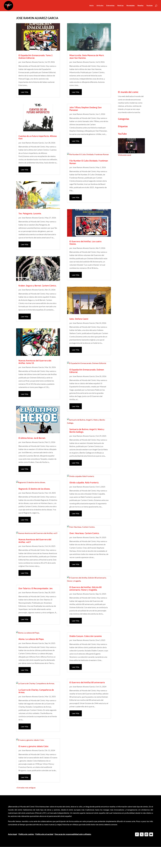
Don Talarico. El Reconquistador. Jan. (36, 588)
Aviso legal (12, 834)
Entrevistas (110, 5)
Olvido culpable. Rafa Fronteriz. (84, 482)
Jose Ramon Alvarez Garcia (33, 62)
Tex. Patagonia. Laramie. (30, 213)
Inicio (91, 5)
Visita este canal (124, 155)
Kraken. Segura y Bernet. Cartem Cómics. (37, 285)
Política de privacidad (44, 834)
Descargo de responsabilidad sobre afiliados (73, 834)
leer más (24, 92)
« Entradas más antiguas (26, 787)
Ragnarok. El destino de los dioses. (34, 489)
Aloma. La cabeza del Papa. (31, 639)
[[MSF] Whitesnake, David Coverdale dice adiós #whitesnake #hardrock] (131, 145)
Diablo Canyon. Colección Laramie (85, 636)
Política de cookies (26, 834)
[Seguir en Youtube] (151, 834)
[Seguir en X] (142, 834)
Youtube (149, 5)
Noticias (120, 5)
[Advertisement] (131, 51)
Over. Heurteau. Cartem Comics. (84, 533)
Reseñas (140, 5)
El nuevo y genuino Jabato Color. (34, 746)
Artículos (100, 5)
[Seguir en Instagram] (146, 834)
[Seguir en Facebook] (137, 834)
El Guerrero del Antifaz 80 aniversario (87, 682)
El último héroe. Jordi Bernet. (32, 438)
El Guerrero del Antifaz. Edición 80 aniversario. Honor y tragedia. (85, 588)
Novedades (130, 5)
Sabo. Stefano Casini (78, 319)
